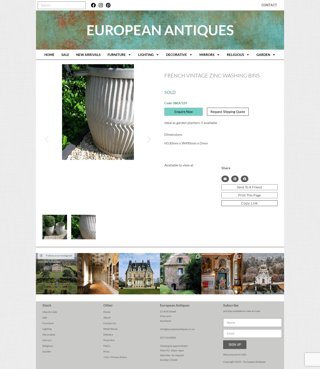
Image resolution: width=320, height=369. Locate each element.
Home (106, 312)
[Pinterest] (108, 5)
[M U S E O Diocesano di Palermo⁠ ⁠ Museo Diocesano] (222, 273)
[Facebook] (93, 5)
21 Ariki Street (168, 311)
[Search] (82, 5)
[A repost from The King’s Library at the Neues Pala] (98, 273)
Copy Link (249, 203)
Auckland (165, 320)
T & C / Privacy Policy (115, 357)
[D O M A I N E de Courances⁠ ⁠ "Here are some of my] (180, 273)
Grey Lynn (166, 316)
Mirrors (206, 55)
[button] (46, 139)
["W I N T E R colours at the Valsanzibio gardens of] (263, 273)
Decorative (176, 55)
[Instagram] (101, 5)
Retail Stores (110, 328)
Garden (263, 55)
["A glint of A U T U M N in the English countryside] (56, 273)
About (107, 317)
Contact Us (109, 323)
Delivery (108, 334)
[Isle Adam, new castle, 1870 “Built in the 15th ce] (139, 273)
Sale (65, 55)
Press (106, 351)
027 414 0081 (168, 337)
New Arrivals (88, 55)
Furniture (117, 55)
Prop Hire (109, 340)
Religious (235, 55)
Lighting (146, 55)
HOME (49, 55)
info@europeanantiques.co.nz (177, 329)
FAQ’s (106, 345)
